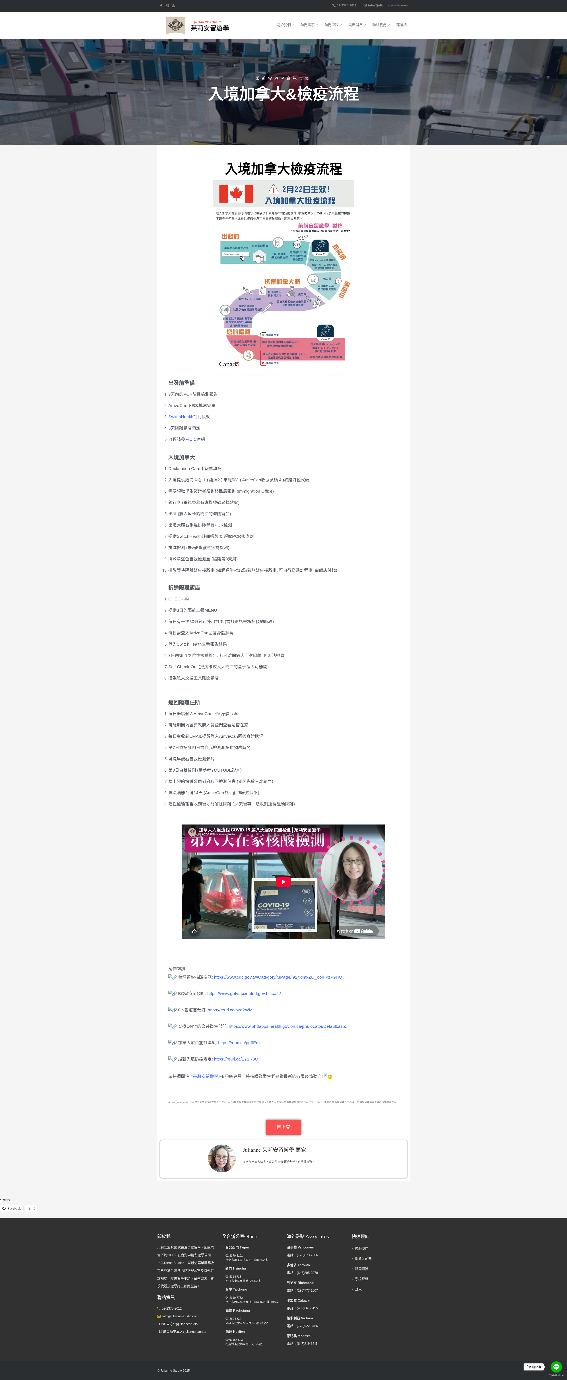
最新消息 (355, 25)
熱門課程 (332, 25)
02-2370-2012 (347, 5)
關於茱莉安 (363, 1258)
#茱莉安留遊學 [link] (204, 1076)
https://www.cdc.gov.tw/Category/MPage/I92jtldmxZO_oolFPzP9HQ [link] (278, 977)
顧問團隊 (361, 1269)
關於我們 (284, 25)
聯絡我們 (379, 25)
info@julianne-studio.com (387, 5)
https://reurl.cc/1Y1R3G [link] (236, 1059)
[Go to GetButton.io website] (556, 1375)
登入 (358, 1289)
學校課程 (361, 1279)
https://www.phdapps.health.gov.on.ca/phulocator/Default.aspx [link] (288, 1026)
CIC (193, 439)
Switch (174, 416)
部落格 (401, 25)
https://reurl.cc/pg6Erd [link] (239, 1042)
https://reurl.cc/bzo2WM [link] (230, 1010)
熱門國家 (308, 25)
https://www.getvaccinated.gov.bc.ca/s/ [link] (244, 993)
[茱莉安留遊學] (197, 25)
